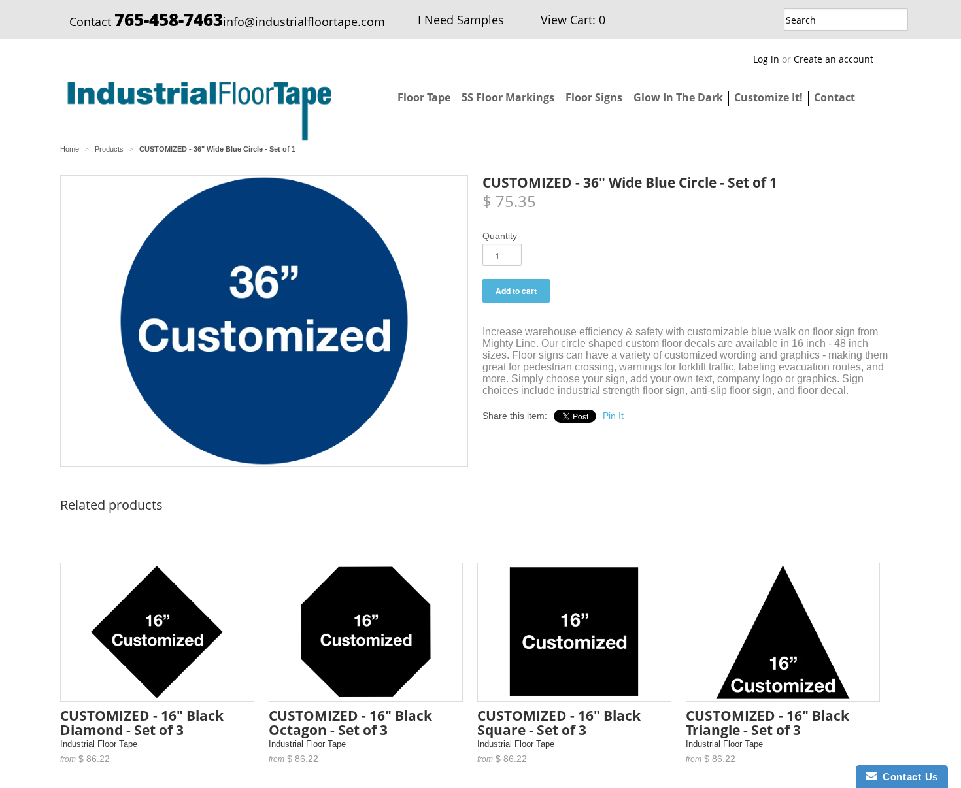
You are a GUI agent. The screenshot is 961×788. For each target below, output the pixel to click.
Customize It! (768, 97)
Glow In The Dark (678, 97)
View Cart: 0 (573, 19)
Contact (834, 97)
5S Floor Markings (508, 97)
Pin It (613, 415)
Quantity (499, 236)
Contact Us (907, 776)
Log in (766, 59)
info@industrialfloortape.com (304, 21)
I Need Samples (461, 19)
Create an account (833, 59)
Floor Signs (593, 97)
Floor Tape (423, 97)
